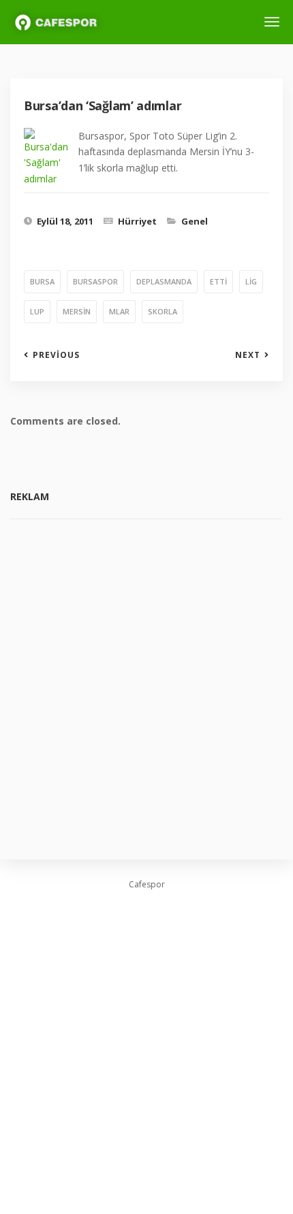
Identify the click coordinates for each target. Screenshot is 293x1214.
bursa (42, 281)
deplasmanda (163, 281)
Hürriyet (137, 221)
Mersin (77, 311)
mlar (119, 311)
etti (218, 281)
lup (37, 311)
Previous (56, 355)
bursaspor (95, 281)
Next (247, 355)
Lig (251, 281)
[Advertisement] (146, 679)
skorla (162, 311)
